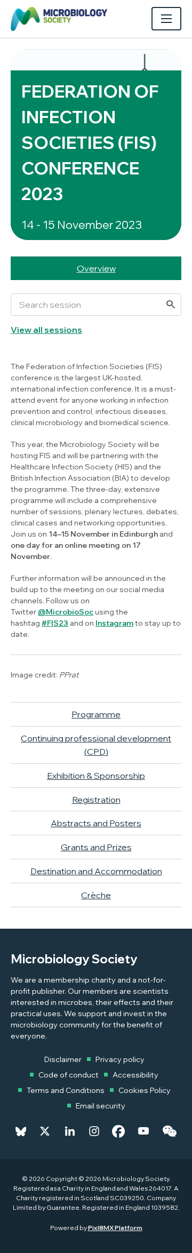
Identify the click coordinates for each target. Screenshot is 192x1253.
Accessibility (135, 1075)
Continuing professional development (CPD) (96, 745)
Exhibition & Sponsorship (96, 775)
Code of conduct (68, 1075)
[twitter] (44, 1131)
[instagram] (94, 1131)
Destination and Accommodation (96, 871)
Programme (96, 714)
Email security (100, 1106)
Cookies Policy (144, 1090)
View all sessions (46, 329)
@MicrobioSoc (65, 612)
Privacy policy (120, 1059)
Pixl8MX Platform (115, 1228)
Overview (96, 268)
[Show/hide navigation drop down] (166, 18)
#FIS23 (55, 623)
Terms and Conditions (66, 1090)
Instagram (114, 623)
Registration (96, 799)
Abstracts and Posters (96, 823)
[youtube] (143, 1131)
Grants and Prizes (96, 847)
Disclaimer (63, 1059)
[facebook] (118, 1131)
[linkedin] (69, 1131)
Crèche (96, 895)
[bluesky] (20, 1131)
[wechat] (169, 1131)
